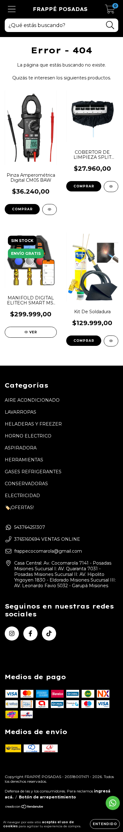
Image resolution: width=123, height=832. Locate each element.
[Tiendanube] (24, 807)
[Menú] (12, 9)
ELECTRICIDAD (22, 495)
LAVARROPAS (20, 412)
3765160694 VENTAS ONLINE (47, 539)
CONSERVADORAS (26, 483)
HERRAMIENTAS (24, 460)
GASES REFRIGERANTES (33, 472)
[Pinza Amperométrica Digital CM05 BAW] (49, 209)
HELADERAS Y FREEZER (33, 424)
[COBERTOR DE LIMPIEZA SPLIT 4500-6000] (111, 186)
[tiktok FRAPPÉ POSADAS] (49, 633)
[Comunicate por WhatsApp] (113, 803)
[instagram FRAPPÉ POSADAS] (12, 633)
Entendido (105, 824)
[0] (110, 11)
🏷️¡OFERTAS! (19, 507)
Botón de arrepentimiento (47, 797)
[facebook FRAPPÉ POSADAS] (30, 633)
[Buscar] (110, 25)
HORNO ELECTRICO (28, 436)
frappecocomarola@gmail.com (48, 551)
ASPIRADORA (21, 448)
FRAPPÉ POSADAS (60, 9)
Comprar (83, 186)
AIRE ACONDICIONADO (32, 400)
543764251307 (29, 527)
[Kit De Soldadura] (111, 340)
